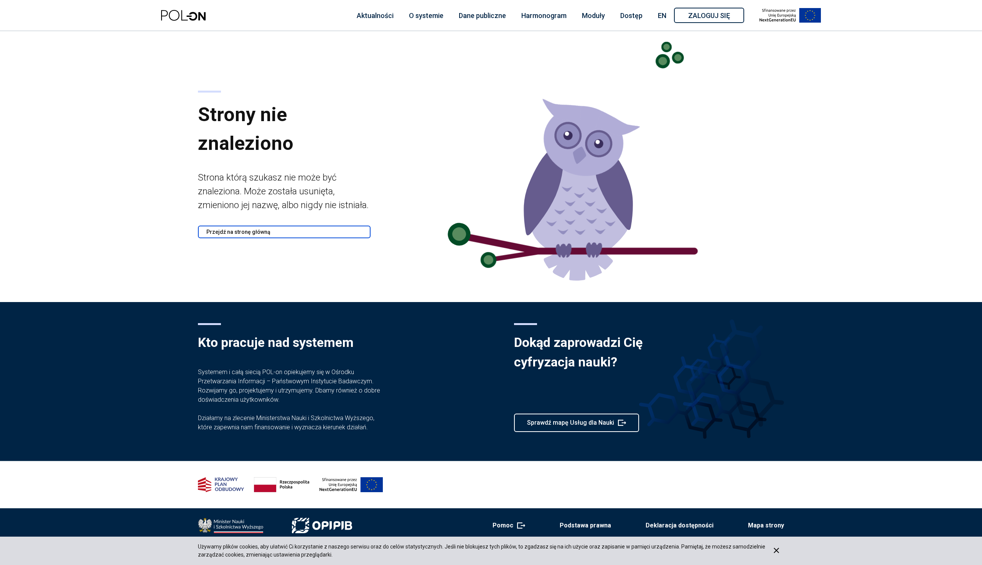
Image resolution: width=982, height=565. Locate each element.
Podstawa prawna (585, 525)
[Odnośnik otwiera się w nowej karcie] (230, 525)
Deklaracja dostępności (679, 525)
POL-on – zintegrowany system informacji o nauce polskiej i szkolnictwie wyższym (183, 15)
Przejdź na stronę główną (238, 232)
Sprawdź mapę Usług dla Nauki (570, 425)
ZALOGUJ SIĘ (715, 16)
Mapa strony (766, 525)
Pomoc (507, 526)
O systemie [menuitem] (426, 15)
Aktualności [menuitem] (375, 15)
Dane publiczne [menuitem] (482, 15)
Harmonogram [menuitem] (544, 15)
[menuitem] (375, 15)
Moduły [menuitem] (593, 15)
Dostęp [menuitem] (631, 15)
